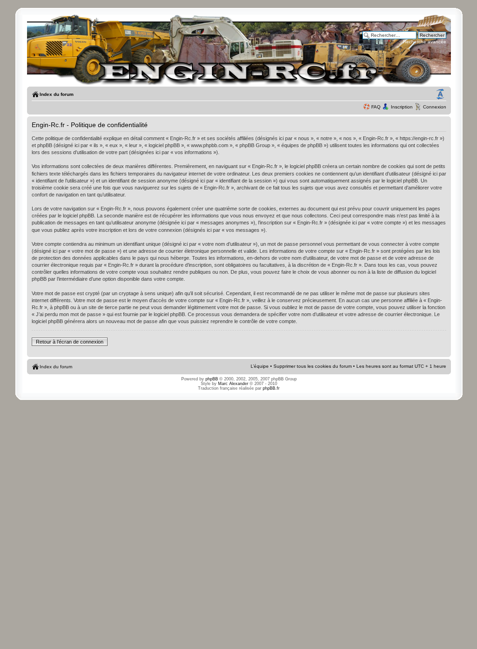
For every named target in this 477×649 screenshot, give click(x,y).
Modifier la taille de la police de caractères (440, 94)
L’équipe (260, 366)
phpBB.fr (271, 388)
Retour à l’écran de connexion (69, 342)
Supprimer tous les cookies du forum (312, 366)
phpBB (211, 379)
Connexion (434, 106)
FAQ (376, 106)
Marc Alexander (233, 383)
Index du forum (57, 94)
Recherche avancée (424, 41)
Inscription (402, 106)
